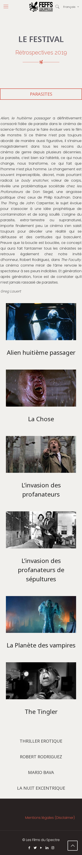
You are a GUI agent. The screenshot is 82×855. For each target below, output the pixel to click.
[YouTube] (41, 847)
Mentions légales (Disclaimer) (50, 817)
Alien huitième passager (41, 352)
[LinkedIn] (47, 847)
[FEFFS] (41, 6)
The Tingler (41, 711)
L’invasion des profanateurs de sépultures (41, 569)
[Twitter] (35, 847)
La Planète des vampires (41, 645)
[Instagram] (53, 847)
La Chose (41, 419)
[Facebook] (29, 847)
